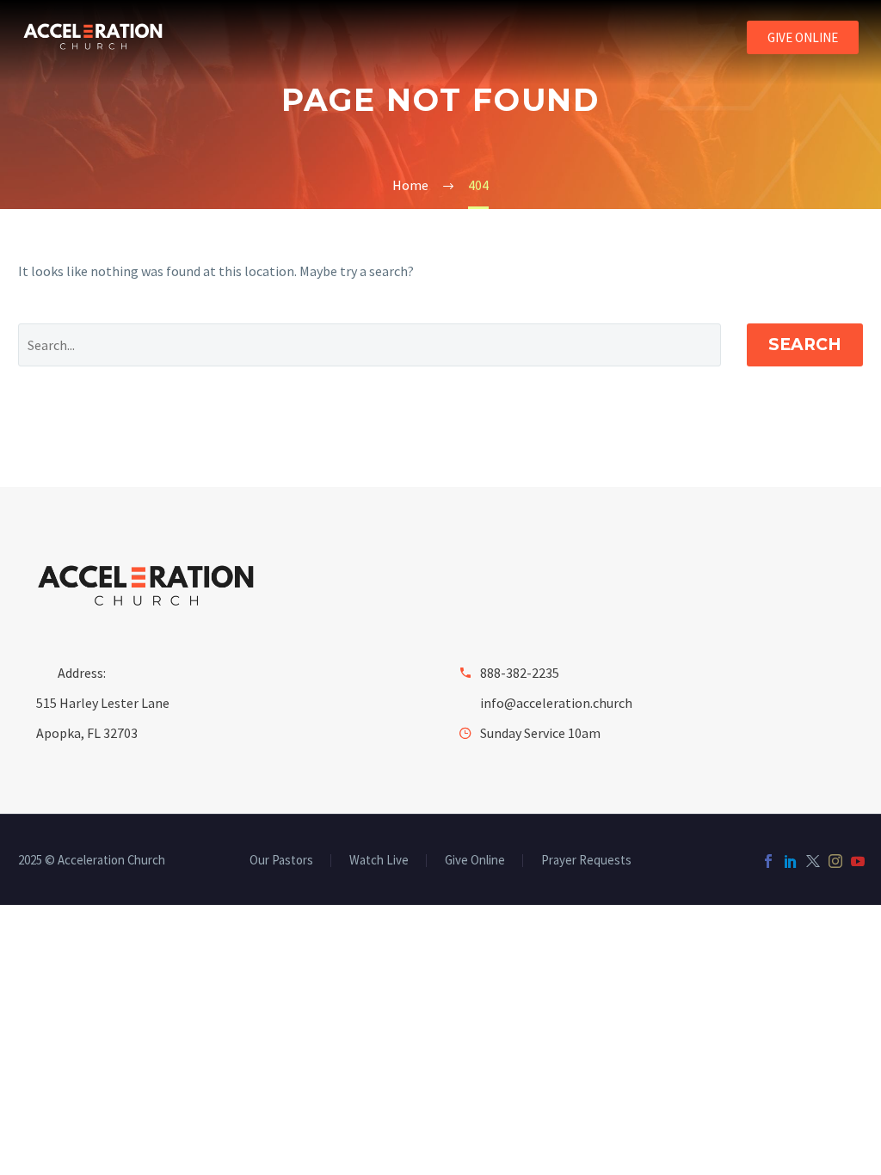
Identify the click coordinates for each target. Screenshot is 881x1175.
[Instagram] (835, 861)
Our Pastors (281, 860)
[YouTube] (858, 861)
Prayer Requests (586, 860)
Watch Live (379, 860)
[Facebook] (768, 861)
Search (804, 344)
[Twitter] (813, 861)
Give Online (475, 860)
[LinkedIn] (791, 861)
